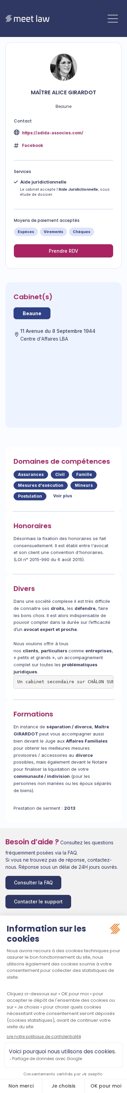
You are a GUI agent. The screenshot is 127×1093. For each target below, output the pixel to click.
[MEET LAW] (27, 18)
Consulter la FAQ (33, 882)
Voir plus (62, 495)
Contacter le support (38, 901)
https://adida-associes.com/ (52, 132)
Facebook (32, 145)
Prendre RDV (63, 251)
